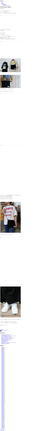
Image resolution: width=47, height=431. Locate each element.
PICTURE (3, 430)
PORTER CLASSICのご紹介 (5, 339)
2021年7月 (3, 388)
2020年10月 (3, 394)
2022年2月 (3, 383)
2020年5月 (3, 397)
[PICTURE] (1, 0)
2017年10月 (3, 418)
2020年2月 (3, 399)
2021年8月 (3, 387)
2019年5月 (3, 405)
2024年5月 (3, 365)
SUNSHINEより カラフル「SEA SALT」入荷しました (8, 342)
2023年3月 (3, 374)
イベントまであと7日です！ (5, 336)
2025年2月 (3, 359)
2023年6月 (3, 372)
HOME (2, 2)
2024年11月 (3, 361)
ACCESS (3, 3)
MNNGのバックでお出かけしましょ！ (6, 338)
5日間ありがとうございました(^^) (5, 334)
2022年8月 (3, 379)
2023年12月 (3, 368)
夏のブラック (3, 341)
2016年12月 (3, 425)
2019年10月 (3, 402)
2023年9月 (3, 370)
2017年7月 (3, 420)
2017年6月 (3, 421)
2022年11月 (3, 377)
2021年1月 (3, 392)
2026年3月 (3, 350)
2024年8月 (3, 363)
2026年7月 (3, 347)
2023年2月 (3, 375)
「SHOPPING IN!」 (5, 4)
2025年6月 (3, 356)
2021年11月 (3, 385)
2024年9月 (3, 362)
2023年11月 (3, 369)
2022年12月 (3, 376)
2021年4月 (3, 390)
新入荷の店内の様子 (4, 340)
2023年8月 (3, 371)
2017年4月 (3, 422)
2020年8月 (3, 395)
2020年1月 (3, 400)
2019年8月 (3, 403)
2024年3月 (3, 366)
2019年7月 (3, 404)
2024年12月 (3, 360)
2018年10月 (3, 410)
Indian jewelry (1, 329)
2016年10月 (3, 426)
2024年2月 (3, 367)
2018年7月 (3, 412)
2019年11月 (3, 401)
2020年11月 (3, 393)
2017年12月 (3, 417)
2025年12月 (3, 352)
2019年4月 (3, 406)
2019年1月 (3, 408)
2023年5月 (3, 373)
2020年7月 (3, 396)
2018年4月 (3, 414)
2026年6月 (3, 348)
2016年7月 (3, 428)
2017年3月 (3, 423)
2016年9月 (3, 427)
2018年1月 (3, 416)
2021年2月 (3, 391)
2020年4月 (3, 398)
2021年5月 (3, 389)
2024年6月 (3, 364)
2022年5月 (3, 381)
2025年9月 (3, 354)
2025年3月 (3, 358)
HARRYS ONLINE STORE (6, 5)
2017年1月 (3, 424)
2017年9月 (3, 419)
